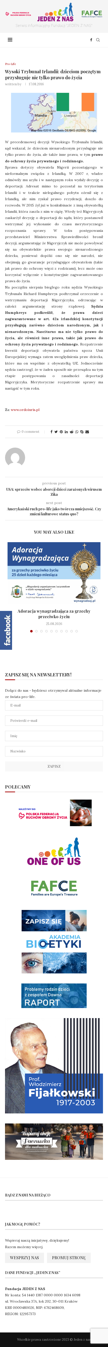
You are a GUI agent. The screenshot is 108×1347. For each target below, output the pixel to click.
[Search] (97, 40)
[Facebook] (91, 40)
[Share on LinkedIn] (66, 432)
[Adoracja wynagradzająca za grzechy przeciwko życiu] (54, 573)
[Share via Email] (87, 432)
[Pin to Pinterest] (61, 432)
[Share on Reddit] (71, 432)
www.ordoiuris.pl (25, 409)
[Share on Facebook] (51, 432)
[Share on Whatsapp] (76, 432)
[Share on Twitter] (56, 432)
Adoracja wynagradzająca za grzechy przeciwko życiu (54, 613)
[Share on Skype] (81, 432)
